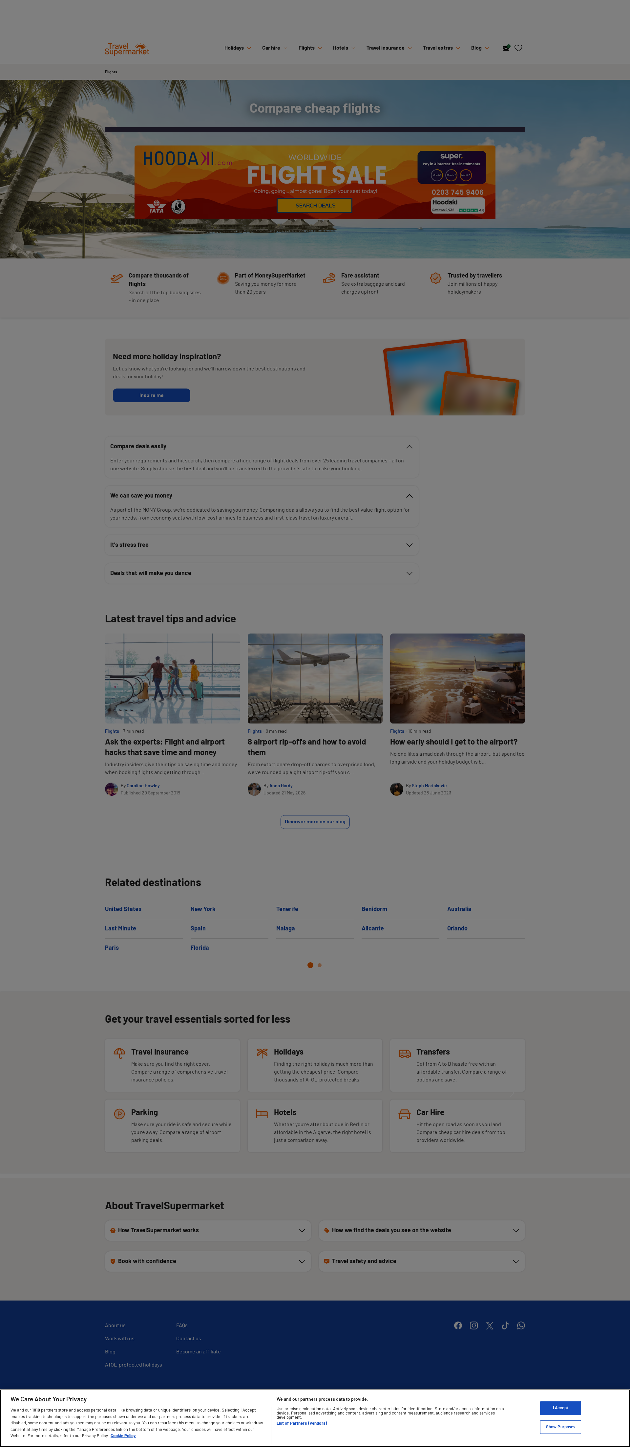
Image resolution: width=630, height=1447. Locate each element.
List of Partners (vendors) (302, 1423)
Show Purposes (561, 1427)
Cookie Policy (123, 1436)
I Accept (561, 1408)
